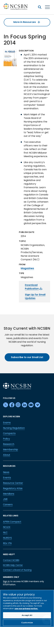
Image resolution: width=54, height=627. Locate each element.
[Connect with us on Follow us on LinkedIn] (24, 405)
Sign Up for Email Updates (35, 296)
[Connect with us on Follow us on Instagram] (18, 405)
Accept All (27, 615)
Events (7, 477)
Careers (8, 504)
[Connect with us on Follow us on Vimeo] (37, 405)
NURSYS (7, 538)
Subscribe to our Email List (27, 357)
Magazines (27, 268)
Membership (10, 449)
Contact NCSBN (11, 560)
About (6, 455)
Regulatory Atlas (12, 488)
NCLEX (6, 527)
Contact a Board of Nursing (17, 569)
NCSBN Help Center (13, 565)
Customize (27, 622)
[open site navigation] (40, 7)
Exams (7, 422)
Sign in (6, 581)
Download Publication (32, 286)
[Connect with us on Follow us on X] (5, 405)
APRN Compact (12, 521)
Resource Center (13, 483)
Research (8, 444)
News (6, 472)
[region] (27, 608)
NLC (5, 532)
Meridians (8, 493)
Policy (6, 438)
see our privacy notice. (26, 608)
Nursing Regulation (14, 428)
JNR (5, 499)
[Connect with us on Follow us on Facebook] (11, 405)
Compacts (9, 433)
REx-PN (7, 543)
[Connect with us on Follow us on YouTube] (31, 405)
